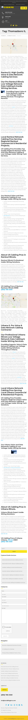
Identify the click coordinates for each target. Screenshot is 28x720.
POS (4, 66)
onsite (13, 107)
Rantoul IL (13, 66)
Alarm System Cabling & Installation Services (13, 574)
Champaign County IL (5, 59)
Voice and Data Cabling (5, 68)
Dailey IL (22, 59)
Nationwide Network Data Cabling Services (12, 559)
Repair (16, 66)
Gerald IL (17, 60)
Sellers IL (23, 66)
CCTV (26, 57)
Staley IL (16, 320)
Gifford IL (21, 60)
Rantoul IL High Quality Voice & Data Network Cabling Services (12, 74)
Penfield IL (13, 64)
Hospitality (3, 61)
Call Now (4, 689)
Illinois (2, 57)
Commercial (12, 59)
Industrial (12, 61)
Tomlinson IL (22, 67)
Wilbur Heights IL (10, 323)
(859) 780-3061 (19, 132)
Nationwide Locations (20, 4)
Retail (20, 66)
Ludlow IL (8, 63)
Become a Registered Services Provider (11, 645)
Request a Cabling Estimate (9, 4)
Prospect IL (8, 66)
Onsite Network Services (16, 317)
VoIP (11, 68)
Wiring (19, 68)
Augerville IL (10, 57)
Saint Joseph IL (22, 318)
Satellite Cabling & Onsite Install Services (12, 567)
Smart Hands (3, 67)
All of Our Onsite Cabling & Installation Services (13, 582)
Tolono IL (9, 321)
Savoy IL (2, 320)
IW (20, 61)
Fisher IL (8, 60)
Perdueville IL (18, 64)
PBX (10, 64)
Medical (13, 63)
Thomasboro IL (16, 67)
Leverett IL (24, 61)
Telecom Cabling (10, 67)
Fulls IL (11, 314)
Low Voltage (3, 63)
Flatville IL (13, 60)
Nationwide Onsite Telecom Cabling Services (13, 563)
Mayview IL (22, 316)
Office (17, 63)
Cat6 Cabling (21, 57)
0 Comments (20, 323)
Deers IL (7, 314)
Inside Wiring (17, 61)
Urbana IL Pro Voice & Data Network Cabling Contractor (12, 327)
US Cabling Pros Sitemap (8, 649)
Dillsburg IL (4, 60)
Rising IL (16, 318)
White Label (15, 68)
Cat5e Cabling (16, 57)
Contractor (18, 59)
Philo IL (25, 317)
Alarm (6, 57)
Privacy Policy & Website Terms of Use (11, 652)
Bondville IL (15, 312)
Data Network (7, 215)
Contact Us (5, 636)
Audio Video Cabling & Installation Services (12, 578)
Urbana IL (13, 321)
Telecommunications (15, 467)
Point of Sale (3, 318)
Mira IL (6, 317)
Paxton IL (7, 64)
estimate (11, 126)
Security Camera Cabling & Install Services (12, 571)
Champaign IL (18, 313)
